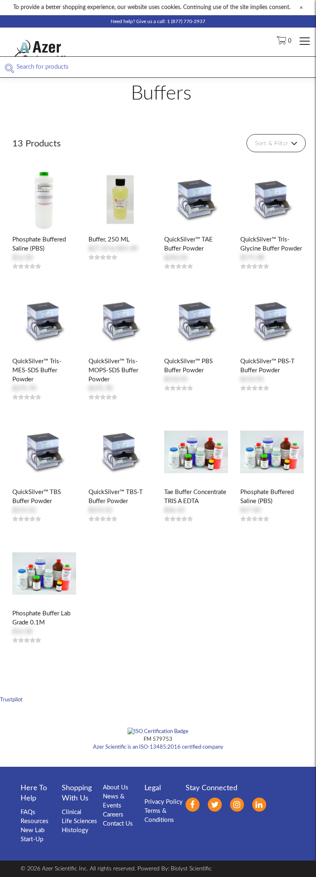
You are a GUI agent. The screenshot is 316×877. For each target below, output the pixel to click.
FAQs (28, 812)
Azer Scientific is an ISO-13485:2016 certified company (158, 747)
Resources (35, 821)
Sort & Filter (271, 143)
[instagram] (237, 805)
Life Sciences (79, 821)
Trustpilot (11, 700)
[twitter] (215, 805)
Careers (113, 815)
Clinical (71, 812)
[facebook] (193, 805)
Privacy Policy (163, 802)
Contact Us (118, 824)
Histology (75, 830)
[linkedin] (259, 805)
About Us (115, 787)
